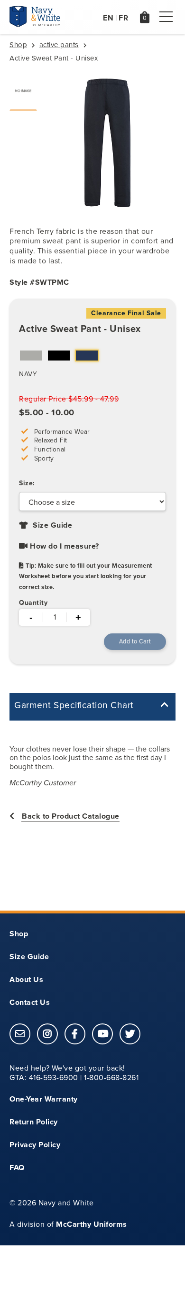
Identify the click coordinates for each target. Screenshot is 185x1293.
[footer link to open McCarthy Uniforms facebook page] (75, 1034)
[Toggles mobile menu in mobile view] (166, 16)
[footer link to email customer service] (19, 1034)
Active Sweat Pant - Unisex (79, 328)
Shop (18, 44)
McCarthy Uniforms (91, 1224)
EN (108, 17)
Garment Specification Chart (74, 705)
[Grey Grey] (31, 357)
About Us (26, 979)
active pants (59, 44)
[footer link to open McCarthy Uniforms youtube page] (102, 1034)
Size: (27, 483)
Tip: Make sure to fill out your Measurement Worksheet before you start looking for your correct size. (85, 576)
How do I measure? (63, 546)
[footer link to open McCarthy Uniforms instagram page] (47, 1034)
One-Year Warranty (43, 1098)
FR (123, 17)
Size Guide (52, 525)
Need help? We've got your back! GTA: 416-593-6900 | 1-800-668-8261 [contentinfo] (74, 1073)
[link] (19, 1033)
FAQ (17, 1167)
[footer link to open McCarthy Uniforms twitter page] (130, 1034)
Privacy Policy (34, 1144)
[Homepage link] (34, 25)
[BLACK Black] (59, 357)
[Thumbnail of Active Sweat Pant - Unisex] (23, 91)
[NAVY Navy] (87, 357)
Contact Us (29, 1002)
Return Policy (33, 1121)
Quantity (33, 603)
